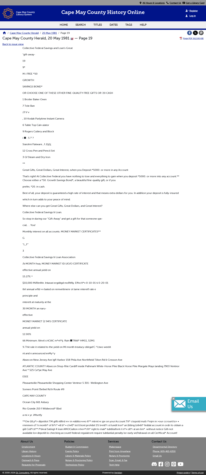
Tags (128, 24)
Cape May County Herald (24, 32)
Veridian (118, 472)
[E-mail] (201, 33)
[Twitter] (195, 33)
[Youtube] (180, 464)
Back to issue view (13, 44)
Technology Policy (74, 464)
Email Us (157, 455)
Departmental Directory (165, 446)
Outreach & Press (30, 460)
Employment (28, 446)
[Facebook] (189, 33)
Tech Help (114, 464)
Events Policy (72, 451)
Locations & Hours (31, 455)
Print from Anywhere (120, 451)
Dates (114, 24)
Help (143, 24)
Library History (29, 451)
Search (80, 24)
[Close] (173, 398)
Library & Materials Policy (78, 455)
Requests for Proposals (33, 464)
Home (64, 24)
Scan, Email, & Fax (118, 460)
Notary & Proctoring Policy (79, 460)
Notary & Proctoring (119, 455)
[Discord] (154, 464)
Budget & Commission (76, 446)
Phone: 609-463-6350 (164, 451)
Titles (98, 24)
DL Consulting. (23, 472)
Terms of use (197, 472)
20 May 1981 (49, 32)
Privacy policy (183, 472)
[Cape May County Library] (4, 33)
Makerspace (115, 446)
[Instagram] (167, 464)
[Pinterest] (173, 464)
